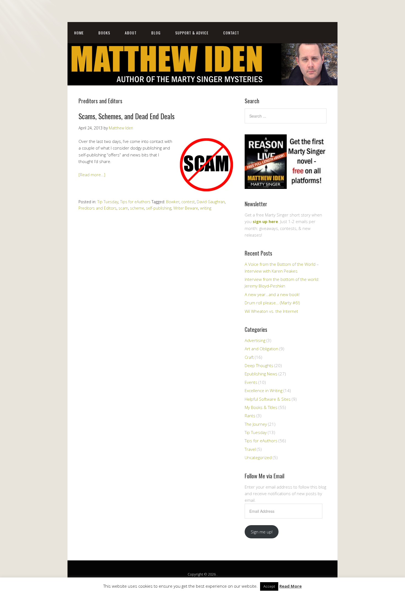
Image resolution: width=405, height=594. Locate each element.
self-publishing (158, 208)
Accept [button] (269, 586)
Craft (249, 357)
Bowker (172, 201)
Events (251, 382)
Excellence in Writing (263, 390)
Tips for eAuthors (135, 201)
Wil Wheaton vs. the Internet (271, 311)
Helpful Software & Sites (268, 399)
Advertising (255, 340)
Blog (156, 33)
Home (79, 33)
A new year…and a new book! (272, 294)
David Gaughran (211, 201)
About (131, 33)
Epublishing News (261, 373)
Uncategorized (258, 457)
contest (188, 201)
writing (205, 208)
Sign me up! (261, 532)
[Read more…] (92, 174)
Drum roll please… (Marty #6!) (272, 302)
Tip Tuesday (107, 201)
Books (104, 33)
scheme (137, 208)
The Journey (256, 424)
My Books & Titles (261, 407)
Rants (250, 415)
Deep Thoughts (259, 365)
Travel (250, 449)
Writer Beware (185, 208)
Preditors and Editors (98, 208)
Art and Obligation (261, 348)
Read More (290, 586)
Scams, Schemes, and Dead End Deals (127, 116)
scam (123, 208)
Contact (231, 33)
